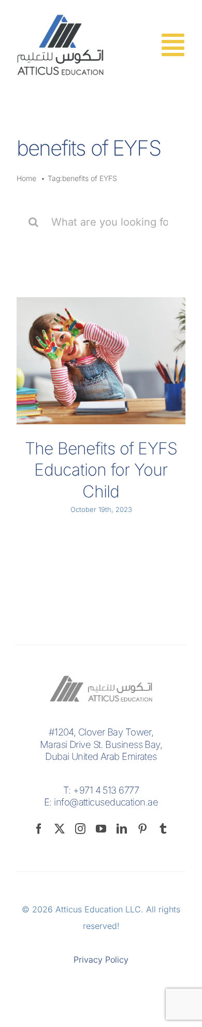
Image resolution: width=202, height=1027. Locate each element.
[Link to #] (172, 45)
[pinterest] (142, 829)
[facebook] (39, 829)
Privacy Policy (101, 959)
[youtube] (101, 829)
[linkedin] (122, 829)
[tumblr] (163, 829)
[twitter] (59, 829)
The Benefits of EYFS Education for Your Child (101, 470)
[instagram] (80, 829)
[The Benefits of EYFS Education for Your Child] (101, 360)
